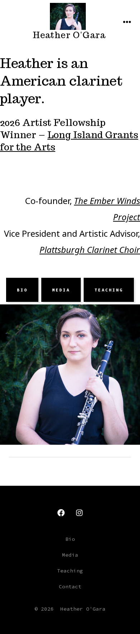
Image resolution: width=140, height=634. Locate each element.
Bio (22, 290)
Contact (70, 586)
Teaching (108, 290)
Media (61, 290)
